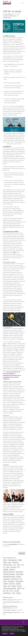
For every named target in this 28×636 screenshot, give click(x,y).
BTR (4, 345)
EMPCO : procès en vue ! (9, 599)
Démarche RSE (19, 574)
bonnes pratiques (7, 565)
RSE (4, 591)
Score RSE (16, 591)
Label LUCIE (11, 583)
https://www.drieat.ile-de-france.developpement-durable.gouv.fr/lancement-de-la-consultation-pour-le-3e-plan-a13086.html (12, 375)
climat (18, 565)
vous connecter (13, 544)
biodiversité (15, 562)
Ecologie (19, 576)
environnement (14, 579)
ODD (9, 586)
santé (11, 591)
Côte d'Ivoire (13, 567)
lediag (4, 586)
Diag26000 (5, 569)
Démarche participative (9, 574)
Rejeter (11, 633)
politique (13, 586)
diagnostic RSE (19, 572)
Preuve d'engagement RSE (9, 588)
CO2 (23, 565)
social (13, 593)
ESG (21, 579)
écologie (18, 593)
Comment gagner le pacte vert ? (11, 612)
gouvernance (11, 581)
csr (4, 567)
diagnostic (12, 569)
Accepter (5, 633)
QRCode (19, 588)
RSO (7, 591)
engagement (6, 579)
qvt (23, 588)
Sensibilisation (7, 593)
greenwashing (19, 581)
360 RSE (5, 560)
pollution (19, 586)
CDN (14, 252)
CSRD (7, 567)
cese (14, 565)
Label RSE (18, 583)
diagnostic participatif (8, 572)
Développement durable (9, 576)
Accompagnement (12, 560)
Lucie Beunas (8, 14)
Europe (5, 581)
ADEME (20, 560)
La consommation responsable (11, 602)
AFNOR (5, 562)
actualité (5, 16)
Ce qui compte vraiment (9, 610)
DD (18, 567)
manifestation (12, 16)
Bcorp (9, 562)
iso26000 (5, 583)
